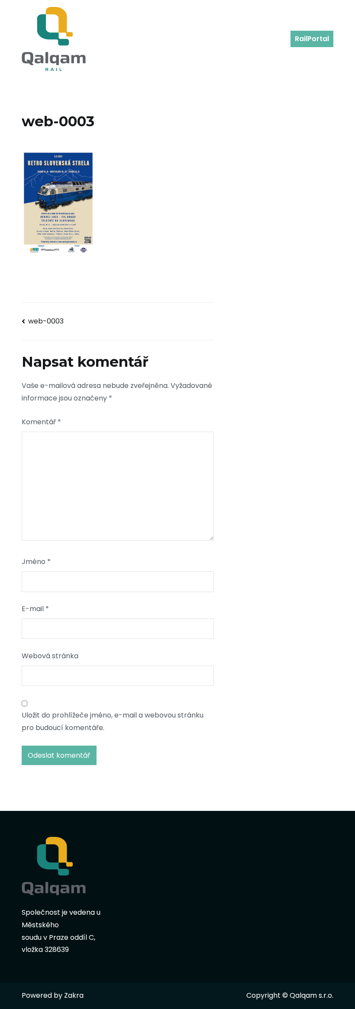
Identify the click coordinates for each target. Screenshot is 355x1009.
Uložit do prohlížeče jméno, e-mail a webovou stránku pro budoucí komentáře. (112, 721)
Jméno (36, 562)
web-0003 (46, 321)
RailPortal (312, 39)
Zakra (74, 995)
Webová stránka (50, 656)
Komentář (41, 422)
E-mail (35, 609)
